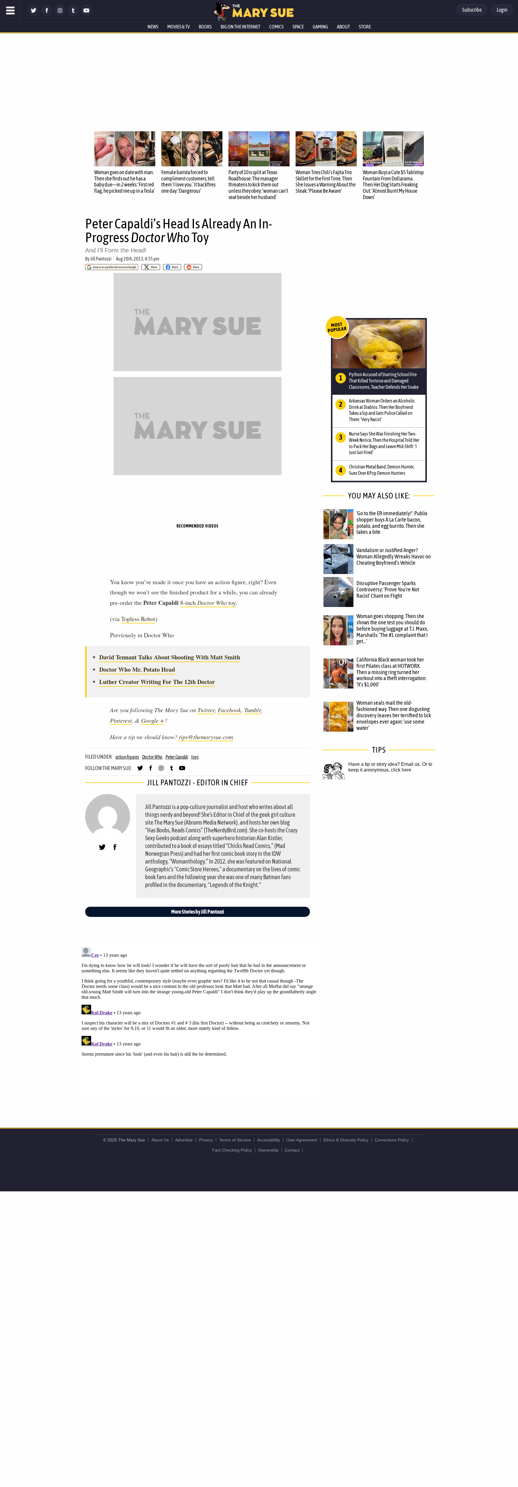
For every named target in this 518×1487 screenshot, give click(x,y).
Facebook (229, 710)
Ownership (268, 1150)
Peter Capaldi (176, 756)
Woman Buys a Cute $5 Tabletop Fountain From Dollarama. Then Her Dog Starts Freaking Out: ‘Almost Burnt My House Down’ (393, 184)
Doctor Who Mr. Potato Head (137, 669)
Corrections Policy (392, 1140)
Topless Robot (138, 619)
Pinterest (121, 720)
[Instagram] (60, 14)
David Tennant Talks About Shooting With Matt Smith (169, 657)
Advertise (184, 1140)
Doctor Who (152, 756)
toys (195, 756)
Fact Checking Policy (232, 1150)
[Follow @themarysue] (33, 14)
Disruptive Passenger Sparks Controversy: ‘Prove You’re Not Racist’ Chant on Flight (387, 589)
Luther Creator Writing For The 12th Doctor (157, 681)
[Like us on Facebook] (46, 14)
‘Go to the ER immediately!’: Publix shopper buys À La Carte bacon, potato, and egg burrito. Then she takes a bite (391, 522)
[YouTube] (86, 14)
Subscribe (472, 10)
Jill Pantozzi (101, 258)
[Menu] (10, 10)
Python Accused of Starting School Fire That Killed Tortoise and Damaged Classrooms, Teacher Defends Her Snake (383, 381)
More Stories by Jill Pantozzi (197, 912)
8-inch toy (208, 603)
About (343, 27)
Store (365, 27)
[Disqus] (199, 1020)
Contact (292, 1150)
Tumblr (252, 710)
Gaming (320, 27)
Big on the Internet (240, 27)
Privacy (206, 1140)
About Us (160, 1140)
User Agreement (301, 1140)
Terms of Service (235, 1140)
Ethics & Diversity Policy (345, 1140)
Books (205, 27)
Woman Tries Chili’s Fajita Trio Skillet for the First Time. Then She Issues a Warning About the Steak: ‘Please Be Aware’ (326, 181)
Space (298, 27)
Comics (276, 27)
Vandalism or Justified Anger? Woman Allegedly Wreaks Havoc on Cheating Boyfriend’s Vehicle (393, 556)
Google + (152, 720)
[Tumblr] (73, 14)
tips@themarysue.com (206, 737)
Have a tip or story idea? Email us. (384, 764)
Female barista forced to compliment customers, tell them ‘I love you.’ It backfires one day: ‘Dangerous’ (188, 181)
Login (502, 10)
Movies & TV (178, 27)
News (152, 27)
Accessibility (268, 1140)
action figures (127, 756)
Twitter (206, 710)
